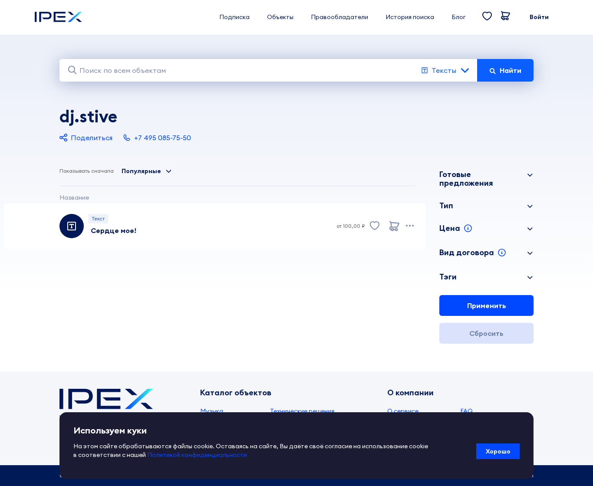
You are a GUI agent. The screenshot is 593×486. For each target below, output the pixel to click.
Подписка (234, 17)
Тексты (444, 70)
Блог (458, 17)
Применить (486, 305)
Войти (539, 17)
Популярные (141, 171)
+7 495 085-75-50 (162, 137)
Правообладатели (339, 17)
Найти (510, 70)
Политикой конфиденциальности (197, 455)
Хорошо (498, 451)
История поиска (409, 17)
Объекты (280, 17)
